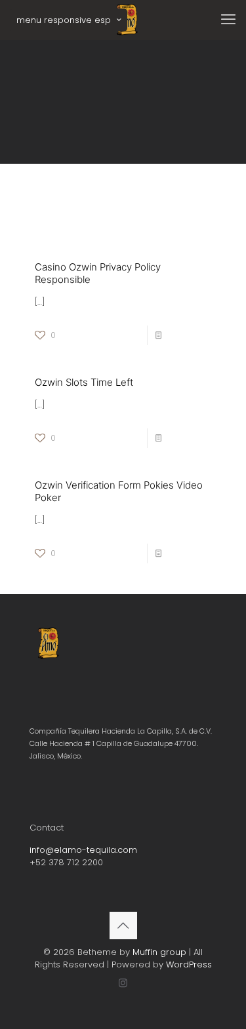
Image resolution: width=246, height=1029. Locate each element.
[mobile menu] (228, 20)
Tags (97, 199)
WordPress (189, 964)
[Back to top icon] (123, 925)
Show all (206, 212)
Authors (152, 199)
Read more (190, 335)
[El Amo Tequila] (128, 19)
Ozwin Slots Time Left (84, 382)
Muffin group (159, 952)
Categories (46, 199)
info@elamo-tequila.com (83, 850)
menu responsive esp (63, 20)
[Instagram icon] (123, 983)
